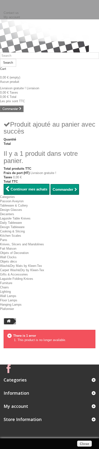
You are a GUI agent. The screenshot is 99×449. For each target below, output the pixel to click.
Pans (3, 240)
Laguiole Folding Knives (16, 279)
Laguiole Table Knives (15, 218)
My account (12, 17)
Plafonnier (7, 309)
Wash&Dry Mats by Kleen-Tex (21, 266)
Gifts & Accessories (14, 274)
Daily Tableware (11, 222)
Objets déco (8, 261)
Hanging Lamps (11, 304)
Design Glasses (11, 210)
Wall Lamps (8, 296)
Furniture (6, 283)
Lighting (5, 291)
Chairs (4, 287)
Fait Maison (8, 248)
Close (84, 444)
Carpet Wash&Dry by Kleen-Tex (22, 270)
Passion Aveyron (12, 201)
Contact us (11, 13)
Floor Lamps (8, 300)
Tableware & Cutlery (14, 205)
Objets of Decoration (14, 253)
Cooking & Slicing (12, 231)
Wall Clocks (8, 257)
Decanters (7, 214)
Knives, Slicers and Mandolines (22, 244)
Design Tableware (12, 227)
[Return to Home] (8, 321)
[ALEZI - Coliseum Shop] (44, 35)
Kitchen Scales (10, 235)
